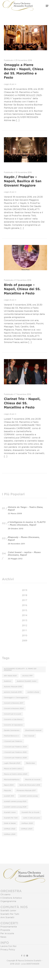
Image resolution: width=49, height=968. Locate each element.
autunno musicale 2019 (13, 692)
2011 (24, 630)
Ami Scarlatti (7, 917)
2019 (24, 590)
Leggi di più (9, 84)
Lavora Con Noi (8, 946)
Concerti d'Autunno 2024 (14, 708)
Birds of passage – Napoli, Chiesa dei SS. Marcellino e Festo (22, 289)
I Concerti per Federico (13, 741)
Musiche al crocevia (32, 779)
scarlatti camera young (29, 796)
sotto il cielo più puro (31, 818)
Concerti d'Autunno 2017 (13, 703)
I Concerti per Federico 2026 (15, 757)
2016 (24, 605)
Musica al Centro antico (13, 768)
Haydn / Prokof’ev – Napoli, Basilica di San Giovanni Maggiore (22, 181)
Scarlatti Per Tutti (11, 818)
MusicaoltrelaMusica (11, 779)
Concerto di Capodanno (13, 725)
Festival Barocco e (11, 736)
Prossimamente (8, 927)
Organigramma (8, 901)
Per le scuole (7, 933)
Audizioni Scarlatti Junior (26, 681)
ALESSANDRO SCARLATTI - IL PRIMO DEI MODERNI (20, 669)
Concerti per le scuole (12, 714)
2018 (24, 595)
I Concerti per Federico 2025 (15, 752)
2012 (24, 625)
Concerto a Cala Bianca (13, 719)
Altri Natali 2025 (10, 675)
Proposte (5, 930)
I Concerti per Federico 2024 (15, 747)
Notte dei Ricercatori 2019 (29, 785)
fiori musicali (29, 736)
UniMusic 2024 (9, 834)
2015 (24, 610)
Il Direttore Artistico (11, 898)
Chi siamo (5, 895)
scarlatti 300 (9, 796)
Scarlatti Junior (10, 812)
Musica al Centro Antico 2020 (15, 774)
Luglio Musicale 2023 (12, 763)
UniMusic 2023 (26, 829)
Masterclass (30, 763)
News (3, 937)
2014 (24, 615)
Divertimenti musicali (33, 730)
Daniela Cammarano (11, 730)
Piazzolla (7, 790)
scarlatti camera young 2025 (15, 801)
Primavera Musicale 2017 (26, 790)
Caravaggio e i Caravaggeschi (15, 697)
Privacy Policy (7, 950)
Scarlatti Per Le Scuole (30, 812)
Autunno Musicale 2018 (13, 686)
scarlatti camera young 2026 (15, 807)
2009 (24, 640)
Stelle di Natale (10, 823)
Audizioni (7, 681)
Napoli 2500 (9, 785)
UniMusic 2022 (9, 829)
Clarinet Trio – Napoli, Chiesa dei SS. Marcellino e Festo (22, 403)
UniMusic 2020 (27, 823)
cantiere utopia (33, 692)
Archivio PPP (27, 675)
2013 (24, 620)
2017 (24, 600)
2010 (24, 635)
